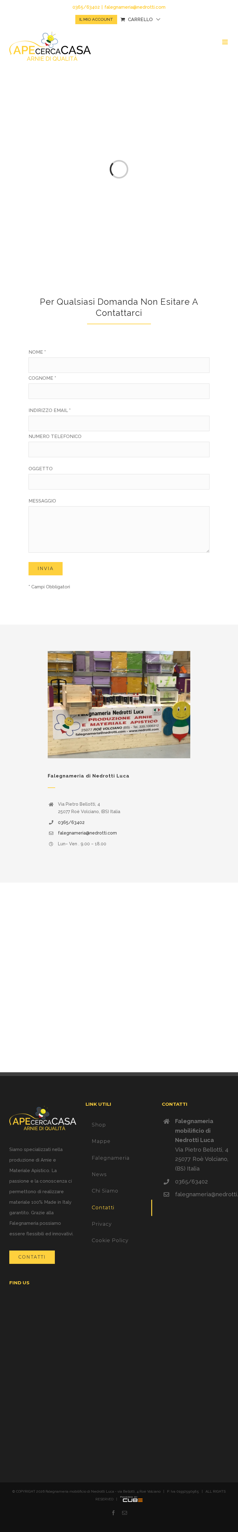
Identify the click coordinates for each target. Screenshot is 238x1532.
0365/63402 (71, 822)
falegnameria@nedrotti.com (134, 7)
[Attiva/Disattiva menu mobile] (225, 42)
